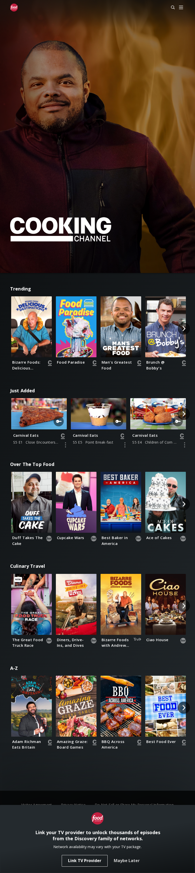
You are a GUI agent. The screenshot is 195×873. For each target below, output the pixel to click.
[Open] (181, 8)
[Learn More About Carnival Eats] (65, 444)
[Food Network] (14, 8)
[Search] (171, 7)
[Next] (184, 328)
